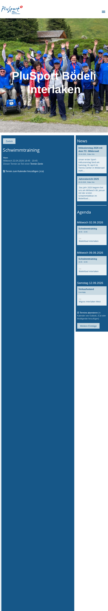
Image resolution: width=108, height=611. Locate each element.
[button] (92, 235)
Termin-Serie (36, 163)
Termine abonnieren (89, 312)
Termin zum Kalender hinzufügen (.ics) (24, 171)
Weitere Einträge (88, 326)
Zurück (9, 141)
